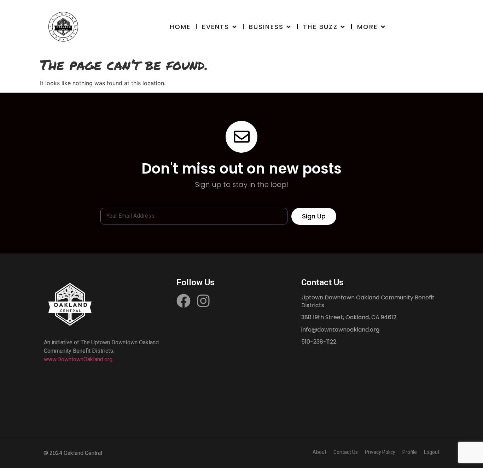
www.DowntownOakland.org (78, 359)
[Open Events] (234, 26)
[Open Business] (288, 26)
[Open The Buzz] (342, 26)
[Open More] (383, 26)
